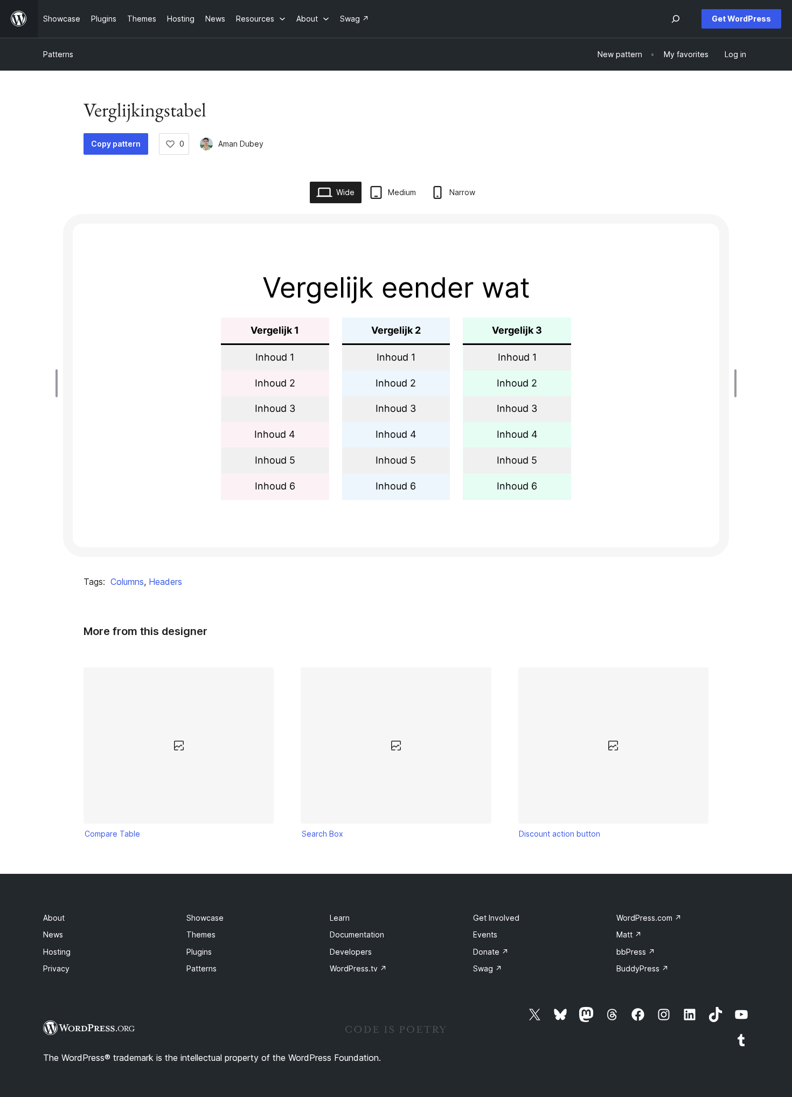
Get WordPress (741, 18)
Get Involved (496, 917)
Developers (351, 951)
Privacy (56, 968)
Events (485, 934)
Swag (487, 968)
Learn (340, 917)
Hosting (57, 951)
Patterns (58, 54)
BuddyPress (642, 968)
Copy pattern (116, 143)
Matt (629, 934)
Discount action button (559, 833)
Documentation (357, 934)
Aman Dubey (240, 143)
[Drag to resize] (59, 383)
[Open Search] (676, 19)
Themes (201, 934)
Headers (165, 581)
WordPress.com (649, 917)
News (53, 934)
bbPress (635, 951)
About (54, 917)
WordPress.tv (358, 968)
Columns (127, 581)
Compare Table (112, 833)
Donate (491, 951)
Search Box (322, 833)
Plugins (199, 951)
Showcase (205, 917)
